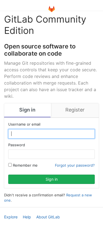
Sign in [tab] (27, 110)
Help (27, 217)
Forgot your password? (75, 165)
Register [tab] (75, 110)
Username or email (24, 124)
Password (16, 145)
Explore (11, 217)
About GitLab (48, 217)
